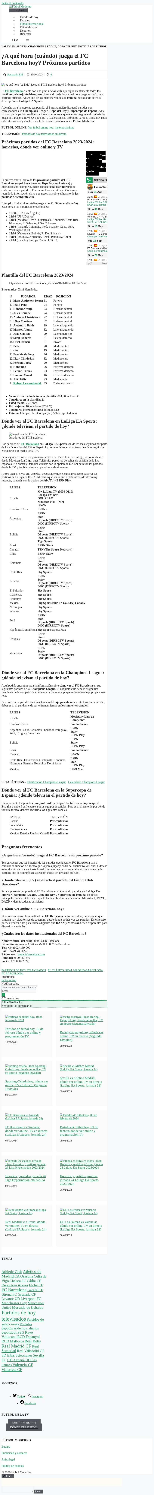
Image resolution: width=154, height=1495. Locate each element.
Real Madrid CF (16, 1346)
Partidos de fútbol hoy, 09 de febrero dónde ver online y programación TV (79, 1130)
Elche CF (36, 1285)
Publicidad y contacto (14, 1453)
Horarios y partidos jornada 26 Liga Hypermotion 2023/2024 (25, 1178)
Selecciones (24, 1355)
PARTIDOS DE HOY (24, 1422)
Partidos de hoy (29, 17)
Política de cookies (13, 1465)
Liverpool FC (31, 1299)
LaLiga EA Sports (14, 46)
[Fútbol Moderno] (20, 6)
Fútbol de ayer (28, 27)
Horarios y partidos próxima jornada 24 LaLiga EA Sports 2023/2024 (79, 1180)
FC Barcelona (30, 444)
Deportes (25, 30)
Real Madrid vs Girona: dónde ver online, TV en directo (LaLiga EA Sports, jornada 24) (26, 1225)
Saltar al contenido (12, 3)
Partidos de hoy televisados (24, 970)
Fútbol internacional (32, 23)
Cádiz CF (34, 1281)
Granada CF (27, 1294)
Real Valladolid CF (30, 1351)
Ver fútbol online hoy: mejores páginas (51, 127)
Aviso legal (8, 1459)
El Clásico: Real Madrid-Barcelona (75, 970)
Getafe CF (35, 1290)
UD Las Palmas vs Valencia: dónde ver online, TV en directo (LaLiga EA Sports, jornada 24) (81, 1225)
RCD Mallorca (13, 1341)
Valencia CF (22, 1364)
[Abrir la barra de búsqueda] (15, 40)
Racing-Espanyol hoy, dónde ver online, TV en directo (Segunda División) (81, 1036)
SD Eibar (8, 1355)
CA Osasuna (23, 1276)
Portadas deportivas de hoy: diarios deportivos (20, 1328)
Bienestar (25, 34)
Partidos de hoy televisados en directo (44, 133)
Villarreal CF (12, 1369)
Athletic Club (12, 1271)
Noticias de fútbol (92, 46)
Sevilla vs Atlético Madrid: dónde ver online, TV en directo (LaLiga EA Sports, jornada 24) (81, 1081)
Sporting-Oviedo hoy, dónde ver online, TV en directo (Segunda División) (26, 1085)
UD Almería (16, 1360)
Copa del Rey (67, 46)
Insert (38, 1491)
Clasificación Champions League (46, 782)
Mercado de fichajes (27, 1307)
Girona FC (9, 1294)
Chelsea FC (18, 1281)
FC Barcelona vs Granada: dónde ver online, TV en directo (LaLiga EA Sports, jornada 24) (26, 1130)
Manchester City (14, 1303)
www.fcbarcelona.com (31, 954)
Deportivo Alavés (15, 1285)
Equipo (6, 1446)
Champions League (42, 46)
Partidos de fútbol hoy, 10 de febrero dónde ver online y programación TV (24, 1032)
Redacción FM (15, 74)
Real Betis (33, 1341)
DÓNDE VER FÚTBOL (24, 1427)
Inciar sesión (9, 980)
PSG (20, 1332)
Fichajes (25, 20)
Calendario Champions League (86, 782)
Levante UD (11, 1299)
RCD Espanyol (28, 1337)
